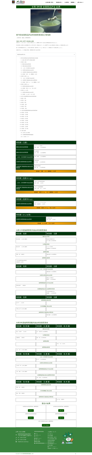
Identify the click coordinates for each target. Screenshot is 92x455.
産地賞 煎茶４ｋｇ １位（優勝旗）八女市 (31, 82)
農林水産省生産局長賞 (26, 64)
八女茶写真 (66, 2)
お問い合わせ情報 (26, 132)
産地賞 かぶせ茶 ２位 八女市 (29, 94)
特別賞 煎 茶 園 (24, 112)
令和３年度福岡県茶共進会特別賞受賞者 (28, 96)
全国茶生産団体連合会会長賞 (28, 70)
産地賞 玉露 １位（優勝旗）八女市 (30, 74)
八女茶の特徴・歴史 (49, 2)
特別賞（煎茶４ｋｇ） (25, 76)
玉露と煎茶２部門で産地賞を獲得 (28, 60)
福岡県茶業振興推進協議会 (28, 134)
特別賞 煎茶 (23, 98)
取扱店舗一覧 (58, 2)
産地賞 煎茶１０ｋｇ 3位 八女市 (29, 88)
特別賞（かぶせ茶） (25, 90)
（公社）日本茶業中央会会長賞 (29, 68)
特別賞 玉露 (23, 100)
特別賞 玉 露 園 (24, 114)
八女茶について (26, 136)
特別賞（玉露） (24, 62)
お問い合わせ (80, 2)
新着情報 (72, 2)
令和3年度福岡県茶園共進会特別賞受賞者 (29, 110)
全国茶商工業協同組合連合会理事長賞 (30, 72)
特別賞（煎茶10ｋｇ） (25, 84)
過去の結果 (24, 130)
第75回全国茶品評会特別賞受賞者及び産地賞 (29, 58)
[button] (74, 54)
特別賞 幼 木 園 (24, 116)
